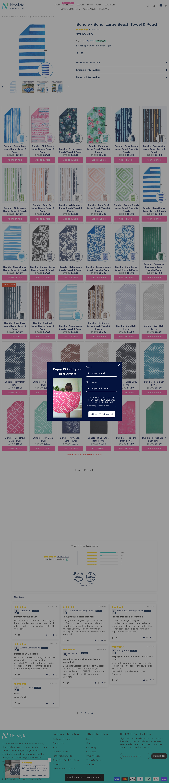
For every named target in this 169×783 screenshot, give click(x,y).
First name (91, 382)
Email (89, 367)
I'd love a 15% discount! (101, 414)
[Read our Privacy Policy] (115, 406)
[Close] (119, 365)
